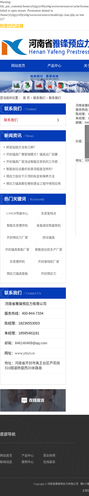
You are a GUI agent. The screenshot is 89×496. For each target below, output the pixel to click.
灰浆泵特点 (48, 213)
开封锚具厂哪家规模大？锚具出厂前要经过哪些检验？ (34, 154)
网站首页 (18, 65)
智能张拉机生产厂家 (48, 249)
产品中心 (54, 65)
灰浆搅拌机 (17, 261)
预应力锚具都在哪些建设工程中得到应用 (33, 183)
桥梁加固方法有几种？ (21, 147)
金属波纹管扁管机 (49, 225)
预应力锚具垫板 (17, 273)
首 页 (26, 98)
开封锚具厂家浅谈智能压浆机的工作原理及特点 (34, 161)
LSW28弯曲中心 (17, 213)
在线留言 (49, 462)
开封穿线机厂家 (48, 261)
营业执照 (49, 455)
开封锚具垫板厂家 (17, 249)
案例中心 (28, 462)
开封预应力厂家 (17, 237)
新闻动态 (6, 462)
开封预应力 (48, 273)
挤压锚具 (49, 237)
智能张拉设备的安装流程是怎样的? (29, 169)
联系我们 (39, 98)
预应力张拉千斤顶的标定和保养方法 (30, 176)
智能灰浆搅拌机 (17, 225)
